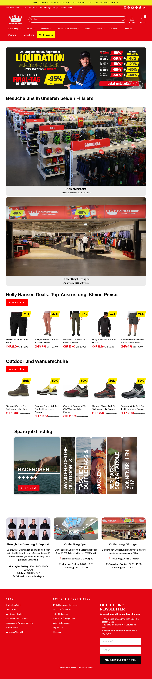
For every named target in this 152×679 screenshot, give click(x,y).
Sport (87, 28)
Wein (99, 28)
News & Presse (67, 7)
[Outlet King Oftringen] (124, 528)
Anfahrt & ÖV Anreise (62, 609)
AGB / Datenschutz (61, 623)
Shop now (29, 488)
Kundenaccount (13, 7)
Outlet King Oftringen (49, 7)
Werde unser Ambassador (17, 618)
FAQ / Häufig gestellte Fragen (65, 605)
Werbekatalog (46, 35)
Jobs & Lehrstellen (60, 614)
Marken (128, 28)
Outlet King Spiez (30, 7)
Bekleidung (13, 28)
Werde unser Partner (14, 614)
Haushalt (114, 28)
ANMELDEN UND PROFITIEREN (120, 660)
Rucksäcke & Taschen (68, 28)
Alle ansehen (17, 302)
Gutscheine (29, 35)
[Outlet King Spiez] (76, 528)
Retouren (57, 632)
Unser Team (11, 609)
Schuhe (29, 28)
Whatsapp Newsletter (15, 632)
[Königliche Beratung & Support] (28, 528)
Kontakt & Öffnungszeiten (64, 618)
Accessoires (45, 28)
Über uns (12, 35)
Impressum (57, 627)
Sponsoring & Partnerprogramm (19, 623)
